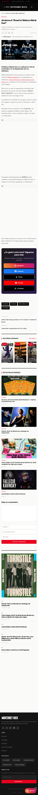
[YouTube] (14, 727)
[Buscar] (32, 7)
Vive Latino (16, 760)
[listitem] (7, 352)
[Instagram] (10, 727)
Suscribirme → (19, 781)
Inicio (2, 13)
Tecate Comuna (19, 764)
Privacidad (13, 792)
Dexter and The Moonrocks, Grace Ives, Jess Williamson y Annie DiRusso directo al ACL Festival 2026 (17, 638)
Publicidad (4, 740)
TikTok (20, 277)
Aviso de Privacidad (6, 747)
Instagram (20, 265)
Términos (20, 792)
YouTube (20, 283)
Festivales (13, 303)
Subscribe (4, 743)
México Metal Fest (13, 77)
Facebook (20, 271)
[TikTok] (17, 727)
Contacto (4, 750)
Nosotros (4, 736)
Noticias (4, 16)
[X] (6, 727)
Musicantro (5, 307)
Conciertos (5, 303)
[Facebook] (3, 727)
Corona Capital (28, 760)
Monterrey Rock (19, 7)
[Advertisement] (19, 690)
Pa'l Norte (6, 760)
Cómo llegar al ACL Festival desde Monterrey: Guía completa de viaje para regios (17, 616)
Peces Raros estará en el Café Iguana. (15, 650)
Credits (25, 792)
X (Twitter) (20, 288)
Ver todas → (33, 338)
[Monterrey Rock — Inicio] (19, 717)
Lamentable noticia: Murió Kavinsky (13, 494)
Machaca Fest (7, 764)
